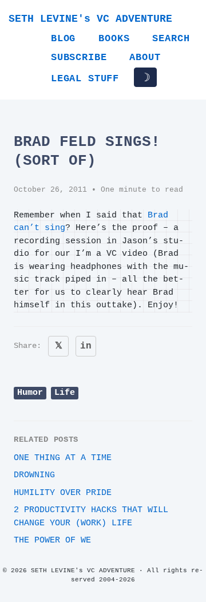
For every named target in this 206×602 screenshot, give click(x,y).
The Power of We (52, 540)
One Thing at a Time (63, 458)
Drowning (34, 475)
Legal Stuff (85, 78)
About (144, 57)
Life (64, 393)
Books (113, 38)
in (86, 346)
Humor (30, 393)
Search (170, 38)
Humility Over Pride (63, 493)
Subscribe (78, 57)
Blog (63, 38)
